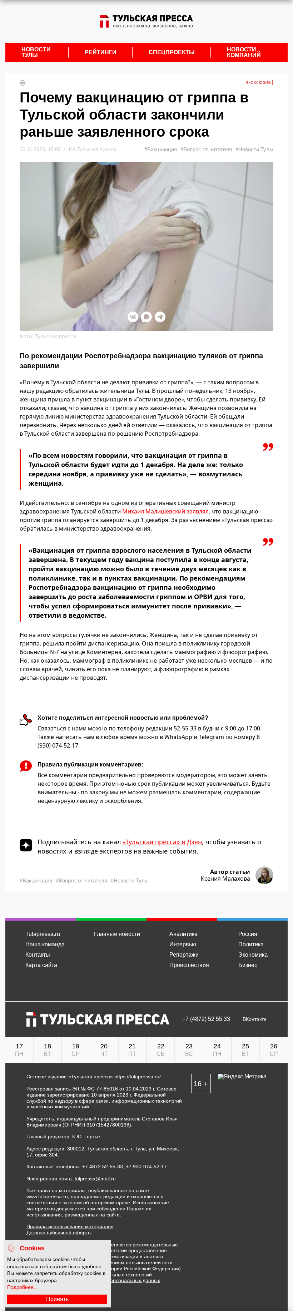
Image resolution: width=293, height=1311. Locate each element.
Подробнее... (22, 1287)
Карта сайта (41, 965)
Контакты (37, 955)
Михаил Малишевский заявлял (165, 511)
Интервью (182, 944)
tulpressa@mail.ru (95, 1178)
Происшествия (189, 965)
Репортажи (184, 955)
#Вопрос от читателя (206, 149)
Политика (251, 944)
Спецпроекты (172, 52)
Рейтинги (100, 52)
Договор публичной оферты (58, 1232)
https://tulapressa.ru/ (137, 1076)
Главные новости (117, 934)
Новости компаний (244, 52)
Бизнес (247, 965)
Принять (57, 1299)
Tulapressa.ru (42, 934)
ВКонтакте (255, 1019)
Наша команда (45, 944)
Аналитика (183, 934)
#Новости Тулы (254, 149)
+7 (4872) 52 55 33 (206, 1019)
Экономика (253, 955)
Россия (247, 934)
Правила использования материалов (69, 1226)
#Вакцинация (160, 149)
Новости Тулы (36, 52)
